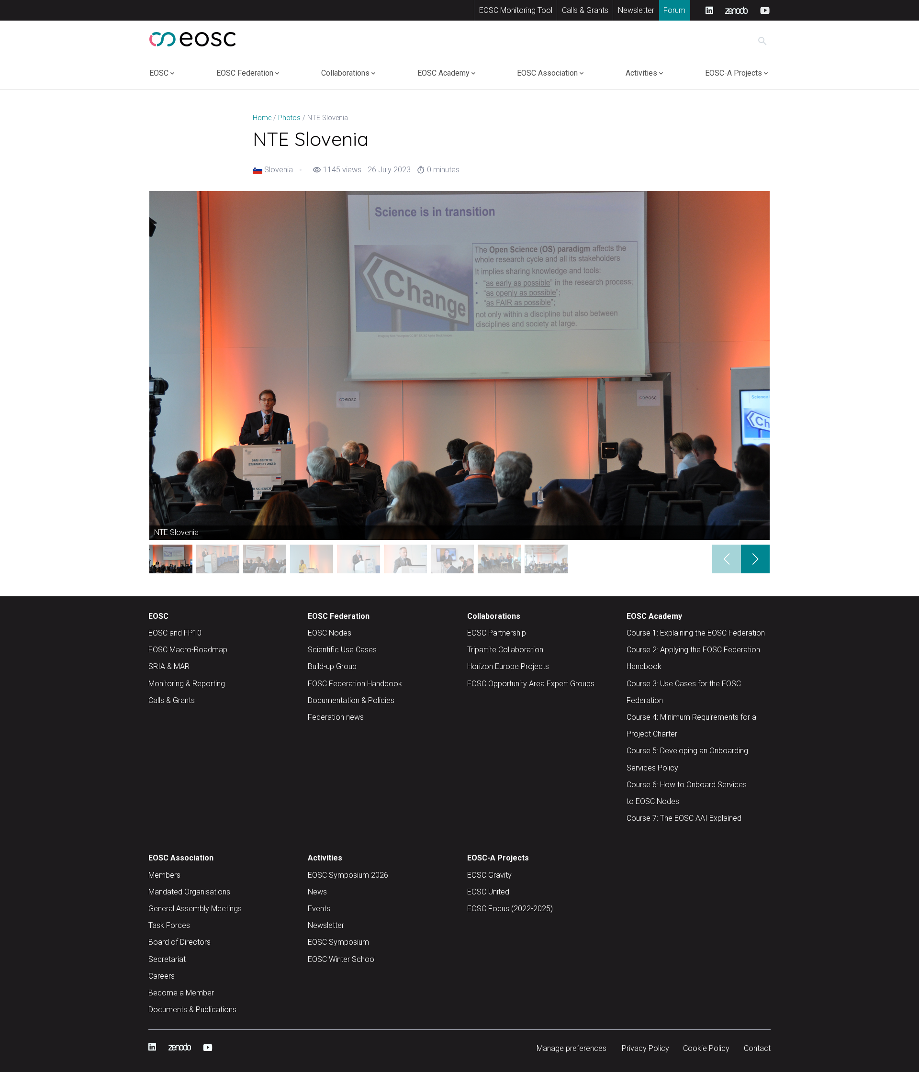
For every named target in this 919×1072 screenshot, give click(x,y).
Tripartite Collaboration (505, 649)
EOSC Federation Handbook (355, 683)
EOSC (158, 73)
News (317, 891)
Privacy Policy (645, 1048)
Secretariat (167, 959)
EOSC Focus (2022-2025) (510, 908)
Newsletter (636, 10)
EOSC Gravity (489, 875)
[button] (755, 559)
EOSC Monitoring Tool (515, 10)
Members (164, 875)
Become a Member (181, 992)
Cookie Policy (706, 1048)
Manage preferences (571, 1048)
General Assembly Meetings (195, 908)
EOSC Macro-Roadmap (187, 649)
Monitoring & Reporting (186, 683)
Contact (757, 1048)
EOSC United (488, 891)
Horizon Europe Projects (508, 666)
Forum (674, 10)
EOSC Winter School (342, 959)
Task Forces (169, 925)
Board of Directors (179, 942)
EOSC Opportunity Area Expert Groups (530, 683)
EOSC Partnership (496, 632)
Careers (161, 976)
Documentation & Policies (351, 700)
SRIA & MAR (169, 666)
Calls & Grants (585, 10)
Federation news (336, 717)
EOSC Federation (244, 73)
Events (319, 908)
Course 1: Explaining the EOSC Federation (696, 632)
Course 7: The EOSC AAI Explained (684, 818)
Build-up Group (332, 666)
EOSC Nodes (329, 632)
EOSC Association (547, 73)
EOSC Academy (443, 73)
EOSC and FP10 (175, 632)
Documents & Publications (192, 1009)
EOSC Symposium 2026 (348, 875)
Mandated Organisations (189, 891)
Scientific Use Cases (342, 649)
